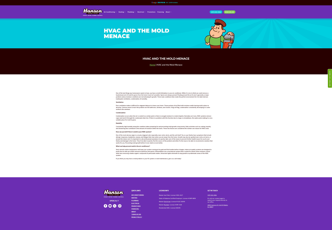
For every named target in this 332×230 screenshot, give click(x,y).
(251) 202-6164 (216, 12)
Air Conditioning (109, 12)
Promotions (151, 12)
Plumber (166, 205)
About (168, 12)
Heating (121, 12)
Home (152, 64)
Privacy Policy (136, 217)
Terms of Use (136, 214)
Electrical (140, 12)
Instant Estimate (330, 78)
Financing (160, 12)
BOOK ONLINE (229, 12)
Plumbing (131, 12)
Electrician (167, 201)
